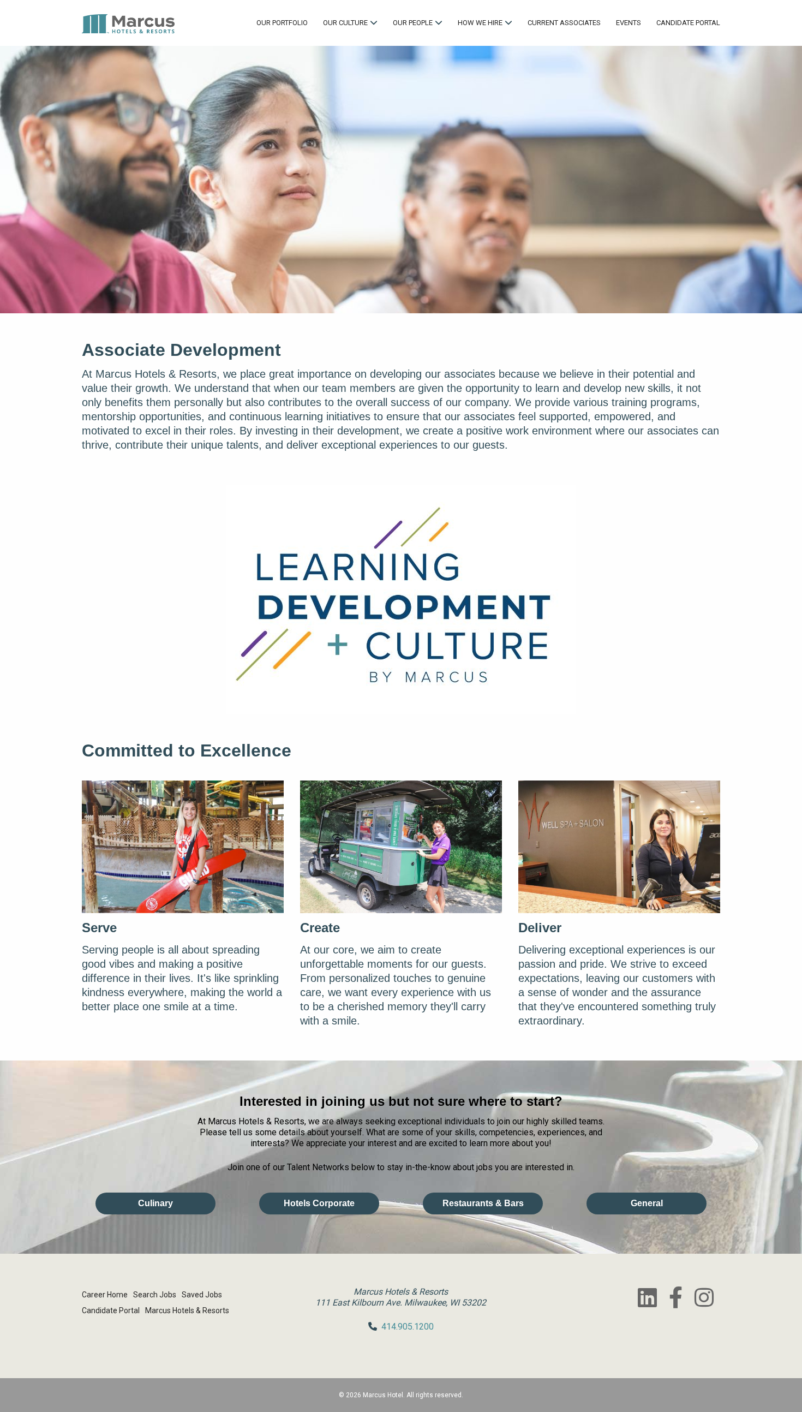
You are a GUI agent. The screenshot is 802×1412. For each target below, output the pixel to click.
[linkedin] (647, 1297)
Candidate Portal (688, 23)
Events (628, 23)
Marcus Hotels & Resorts (187, 1310)
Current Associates (564, 23)
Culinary (155, 1203)
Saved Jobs (202, 1294)
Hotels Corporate (319, 1203)
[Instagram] (704, 1297)
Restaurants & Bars (483, 1203)
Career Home (105, 1294)
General (647, 1203)
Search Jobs (154, 1294)
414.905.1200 (407, 1326)
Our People (413, 23)
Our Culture (345, 23)
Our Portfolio (282, 23)
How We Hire (480, 23)
